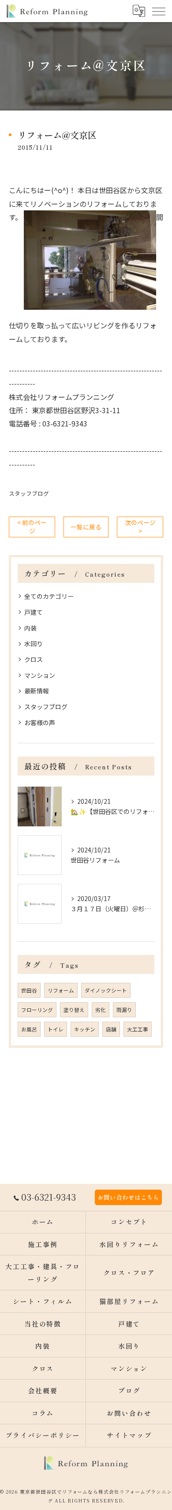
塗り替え (74, 1009)
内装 (30, 628)
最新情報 (36, 690)
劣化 (100, 1009)
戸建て (33, 612)
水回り (33, 643)
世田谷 (29, 990)
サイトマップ (129, 1435)
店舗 (111, 1029)
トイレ (56, 1029)
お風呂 (29, 1029)
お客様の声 (39, 722)
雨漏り (124, 1009)
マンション (39, 675)
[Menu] (158, 11)
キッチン (84, 1029)
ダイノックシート (106, 990)
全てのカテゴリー (49, 596)
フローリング (37, 1009)
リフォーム (61, 990)
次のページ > (140, 526)
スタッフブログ (29, 493)
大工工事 (137, 1029)
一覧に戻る (86, 526)
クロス (33, 659)
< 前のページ (32, 526)
